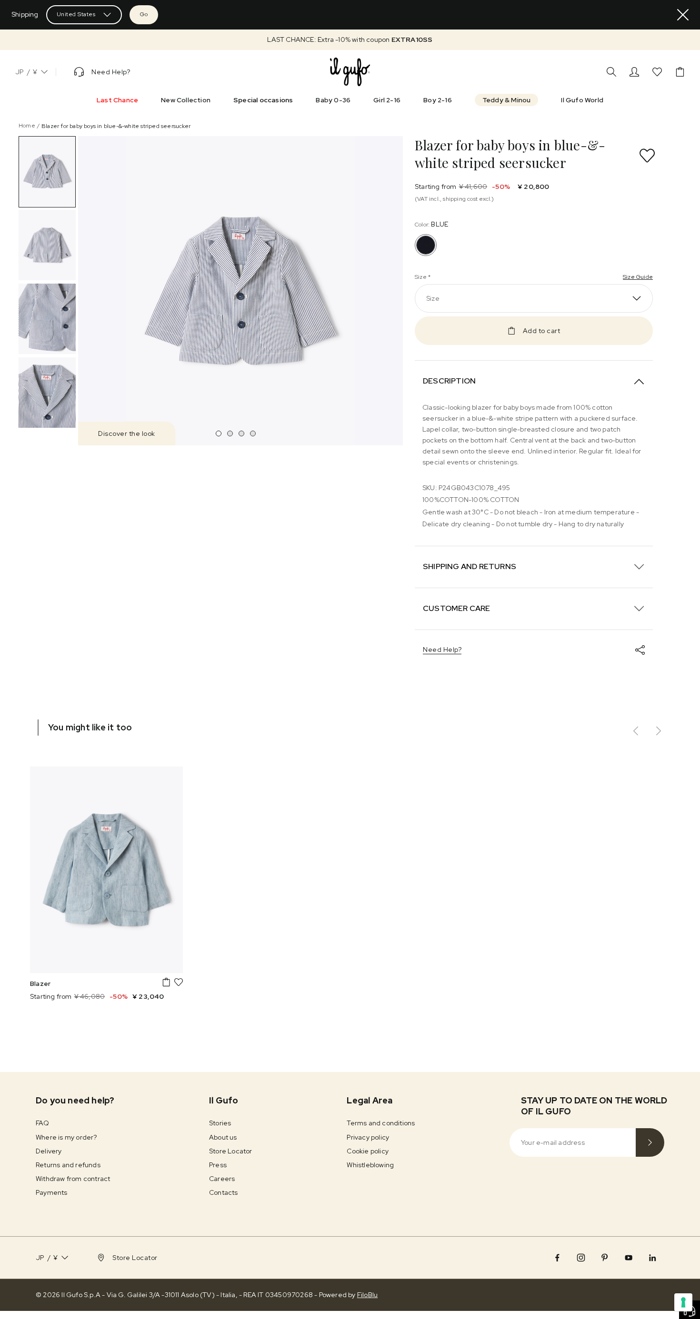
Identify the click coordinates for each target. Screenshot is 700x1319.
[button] (350, 40)
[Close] (683, 15)
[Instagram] (581, 1258)
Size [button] (433, 298)
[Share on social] (640, 650)
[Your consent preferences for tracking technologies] (683, 1302)
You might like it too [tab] (90, 727)
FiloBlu (367, 1294)
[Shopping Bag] (680, 72)
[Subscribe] (650, 1142)
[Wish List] (657, 72)
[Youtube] (628, 1258)
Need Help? (442, 649)
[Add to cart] (166, 982)
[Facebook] (557, 1258)
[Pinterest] (605, 1258)
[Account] (634, 72)
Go (144, 14)
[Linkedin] (652, 1258)
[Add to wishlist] (647, 155)
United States (76, 14)
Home (27, 125)
